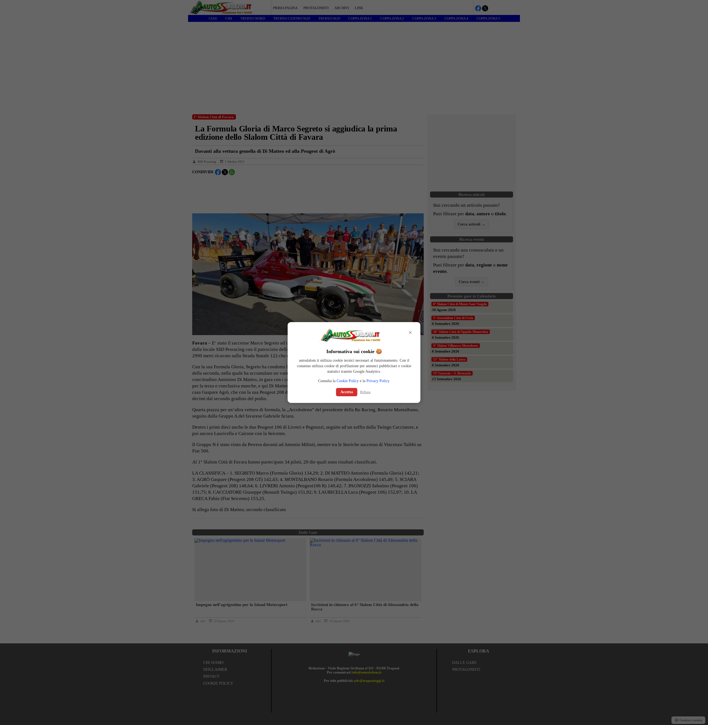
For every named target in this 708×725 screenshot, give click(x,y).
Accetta (346, 392)
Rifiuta (365, 392)
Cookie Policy (348, 381)
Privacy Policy (377, 381)
